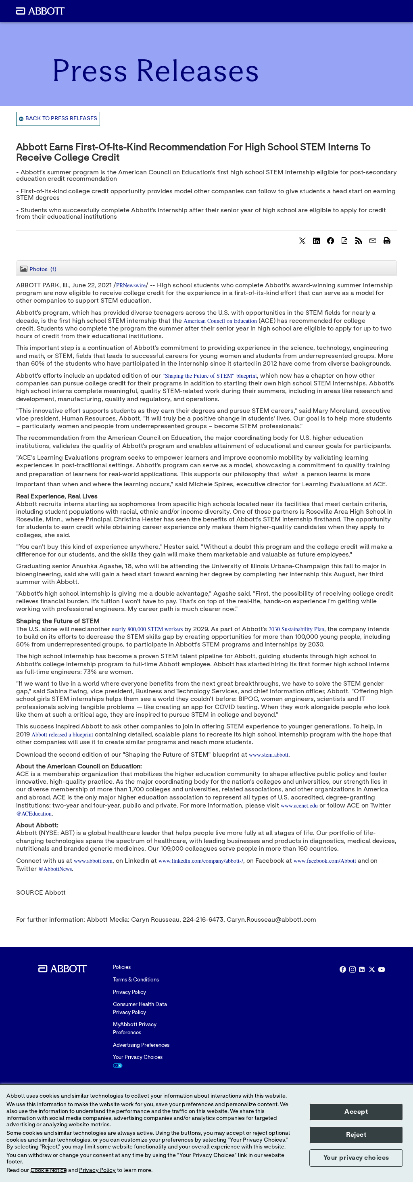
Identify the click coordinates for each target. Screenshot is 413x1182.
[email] (373, 240)
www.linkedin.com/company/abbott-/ (201, 860)
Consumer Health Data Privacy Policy (140, 1008)
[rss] (359, 240)
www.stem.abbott (268, 754)
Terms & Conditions (136, 980)
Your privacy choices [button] (356, 1158)
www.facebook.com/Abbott (325, 860)
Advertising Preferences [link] (141, 1045)
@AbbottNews (55, 868)
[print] (387, 240)
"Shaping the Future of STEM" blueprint (210, 375)
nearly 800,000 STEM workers (147, 629)
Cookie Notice (48, 1170)
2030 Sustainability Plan (296, 629)
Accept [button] (356, 1112)
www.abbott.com (93, 860)
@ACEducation (34, 813)
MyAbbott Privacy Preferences (134, 1029)
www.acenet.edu (299, 805)
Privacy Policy (129, 992)
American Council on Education (220, 320)
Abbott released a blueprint (62, 734)
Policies (122, 967)
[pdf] (344, 240)
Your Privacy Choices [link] (138, 1057)
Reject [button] (356, 1135)
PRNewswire (131, 285)
